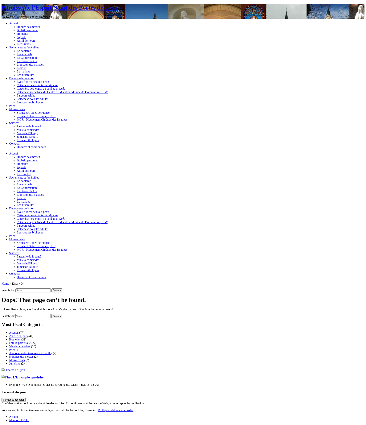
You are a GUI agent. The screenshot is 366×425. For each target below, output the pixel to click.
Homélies (22, 33)
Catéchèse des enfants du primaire (37, 85)
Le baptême (24, 50)
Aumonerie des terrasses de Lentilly (30, 353)
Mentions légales (19, 420)
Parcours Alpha (26, 95)
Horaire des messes (28, 26)
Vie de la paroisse (19, 346)
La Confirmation (27, 57)
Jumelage (14, 363)
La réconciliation (27, 61)
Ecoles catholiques (28, 140)
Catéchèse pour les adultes (32, 99)
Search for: (8, 290)
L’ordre (21, 68)
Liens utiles (23, 44)
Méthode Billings (27, 133)
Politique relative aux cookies (115, 410)
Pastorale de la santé (29, 126)
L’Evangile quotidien (29, 377)
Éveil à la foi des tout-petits (33, 81)
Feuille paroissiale (20, 343)
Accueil (13, 23)
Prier (12, 105)
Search (57, 290)
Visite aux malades (28, 129)
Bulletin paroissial (27, 30)
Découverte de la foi (21, 78)
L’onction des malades (30, 64)
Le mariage (23, 71)
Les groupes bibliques (30, 102)
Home (5, 283)
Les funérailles (25, 74)
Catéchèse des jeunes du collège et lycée (41, 88)
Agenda (21, 37)
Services (14, 123)
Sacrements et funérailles (24, 47)
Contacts (14, 143)
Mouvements (17, 109)
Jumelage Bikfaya (27, 136)
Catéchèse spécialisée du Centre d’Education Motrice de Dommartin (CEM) (62, 92)
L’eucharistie (24, 54)
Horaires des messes (21, 356)
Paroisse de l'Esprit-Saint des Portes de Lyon (60, 7)
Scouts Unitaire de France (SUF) (36, 116)
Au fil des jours (26, 40)
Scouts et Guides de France (33, 112)
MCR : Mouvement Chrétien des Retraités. (42, 119)
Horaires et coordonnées (31, 147)
